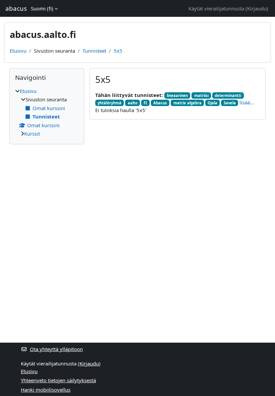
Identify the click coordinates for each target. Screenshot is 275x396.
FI (145, 102)
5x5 (118, 50)
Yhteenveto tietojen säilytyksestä (58, 380)
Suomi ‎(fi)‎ (42, 8)
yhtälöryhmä (109, 102)
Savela (230, 102)
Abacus (160, 102)
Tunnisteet (94, 50)
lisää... (246, 102)
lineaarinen (177, 95)
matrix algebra (187, 102)
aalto (133, 102)
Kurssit (32, 133)
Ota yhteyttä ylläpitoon (56, 349)
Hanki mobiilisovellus (45, 389)
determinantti (228, 95)
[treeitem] (46, 112)
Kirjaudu (257, 8)
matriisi (201, 95)
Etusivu (18, 50)
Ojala (212, 102)
